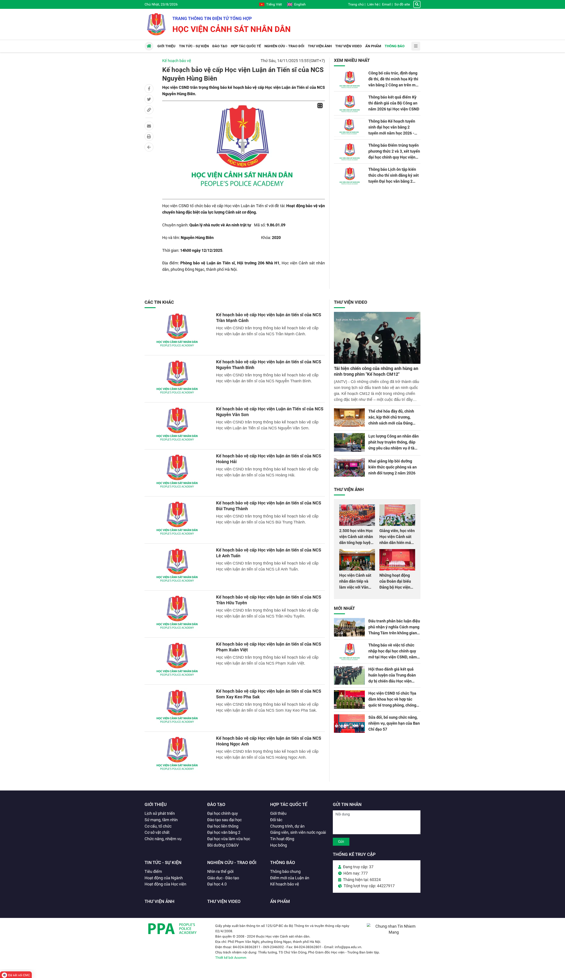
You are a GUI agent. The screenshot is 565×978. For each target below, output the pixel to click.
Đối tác (276, 819)
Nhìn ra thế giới (220, 871)
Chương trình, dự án (287, 826)
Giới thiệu (156, 804)
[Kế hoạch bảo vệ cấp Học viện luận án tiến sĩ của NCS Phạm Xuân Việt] (178, 661)
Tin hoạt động (282, 838)
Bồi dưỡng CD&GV (223, 845)
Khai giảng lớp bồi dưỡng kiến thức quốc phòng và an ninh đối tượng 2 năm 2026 (392, 467)
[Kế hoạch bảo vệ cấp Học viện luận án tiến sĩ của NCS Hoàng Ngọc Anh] (178, 755)
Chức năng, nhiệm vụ (163, 838)
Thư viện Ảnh (349, 489)
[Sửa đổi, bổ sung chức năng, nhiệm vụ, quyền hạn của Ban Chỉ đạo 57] (349, 723)
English (300, 4)
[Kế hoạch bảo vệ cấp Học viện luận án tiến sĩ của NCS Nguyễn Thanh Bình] (178, 379)
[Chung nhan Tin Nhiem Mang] (393, 932)
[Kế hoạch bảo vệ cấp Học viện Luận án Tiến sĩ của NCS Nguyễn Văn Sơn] (178, 426)
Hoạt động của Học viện (165, 884)
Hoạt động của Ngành (164, 878)
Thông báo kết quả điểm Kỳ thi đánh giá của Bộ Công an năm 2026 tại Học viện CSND (393, 103)
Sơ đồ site (402, 4)
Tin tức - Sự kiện (163, 862)
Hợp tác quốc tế (288, 804)
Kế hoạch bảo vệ (176, 60)
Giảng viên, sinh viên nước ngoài (298, 832)
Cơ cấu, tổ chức (158, 826)
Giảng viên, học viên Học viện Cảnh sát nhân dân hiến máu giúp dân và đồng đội (397, 542)
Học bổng (278, 845)
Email (386, 4)
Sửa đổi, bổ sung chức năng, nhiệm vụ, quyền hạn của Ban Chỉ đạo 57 (394, 723)
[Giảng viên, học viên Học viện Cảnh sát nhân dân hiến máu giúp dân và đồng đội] (397, 515)
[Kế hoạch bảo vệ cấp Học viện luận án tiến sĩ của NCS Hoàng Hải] (178, 473)
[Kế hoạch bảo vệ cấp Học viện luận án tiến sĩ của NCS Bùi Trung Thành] (178, 520)
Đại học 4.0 (217, 884)
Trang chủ (356, 4)
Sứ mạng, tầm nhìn (161, 819)
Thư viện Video (350, 302)
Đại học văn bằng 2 (223, 832)
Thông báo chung (285, 871)
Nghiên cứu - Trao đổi (231, 862)
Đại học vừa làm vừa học (228, 838)
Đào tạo (216, 804)
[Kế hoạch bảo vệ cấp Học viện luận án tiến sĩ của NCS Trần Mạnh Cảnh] (178, 332)
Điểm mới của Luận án (289, 878)
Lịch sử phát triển (160, 813)
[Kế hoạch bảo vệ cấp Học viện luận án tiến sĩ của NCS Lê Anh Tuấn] (178, 567)
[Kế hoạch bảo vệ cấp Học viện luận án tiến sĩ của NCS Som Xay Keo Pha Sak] (178, 708)
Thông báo (282, 862)
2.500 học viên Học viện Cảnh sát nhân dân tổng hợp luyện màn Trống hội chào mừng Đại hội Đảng (356, 542)
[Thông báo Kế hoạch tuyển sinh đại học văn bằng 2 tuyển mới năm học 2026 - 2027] (349, 127)
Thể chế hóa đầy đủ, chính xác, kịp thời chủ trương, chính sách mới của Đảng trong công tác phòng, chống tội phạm (393, 423)
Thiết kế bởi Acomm (230, 957)
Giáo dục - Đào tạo (223, 878)
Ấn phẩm (280, 901)
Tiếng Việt (274, 4)
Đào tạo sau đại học (224, 819)
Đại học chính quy (222, 813)
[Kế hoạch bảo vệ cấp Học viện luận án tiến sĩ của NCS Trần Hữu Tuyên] (178, 614)
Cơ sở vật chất (157, 832)
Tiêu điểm (153, 871)
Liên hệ (373, 4)
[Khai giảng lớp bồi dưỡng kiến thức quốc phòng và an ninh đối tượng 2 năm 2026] (349, 467)
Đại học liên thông (222, 826)
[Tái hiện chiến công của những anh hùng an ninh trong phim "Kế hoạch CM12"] (377, 338)
